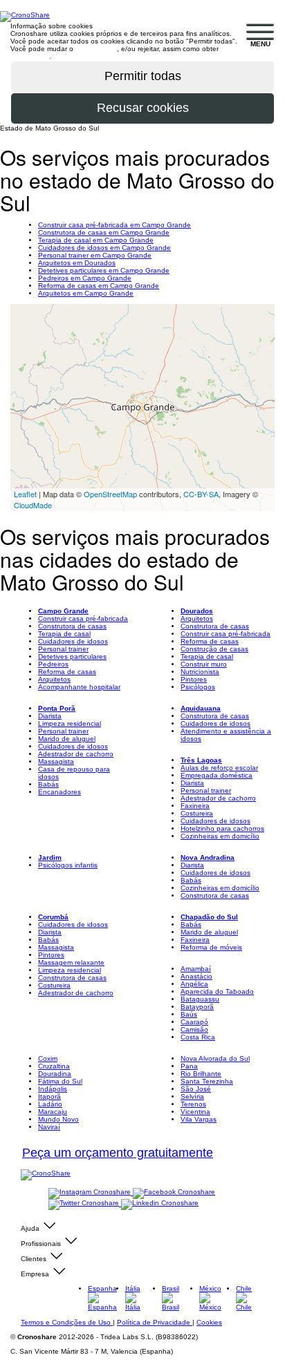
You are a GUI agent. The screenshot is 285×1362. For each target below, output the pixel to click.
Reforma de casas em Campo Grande (98, 285)
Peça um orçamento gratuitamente (117, 1153)
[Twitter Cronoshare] (84, 1203)
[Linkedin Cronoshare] (160, 1203)
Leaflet (25, 493)
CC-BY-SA (201, 493)
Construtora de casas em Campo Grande (103, 232)
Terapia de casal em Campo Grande (96, 240)
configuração (96, 48)
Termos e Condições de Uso (67, 1322)
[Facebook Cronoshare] (174, 1192)
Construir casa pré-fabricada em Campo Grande (114, 225)
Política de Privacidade (154, 1322)
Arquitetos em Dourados (77, 263)
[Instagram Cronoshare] (90, 1192)
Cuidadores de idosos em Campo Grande (104, 247)
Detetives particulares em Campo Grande (103, 270)
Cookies (209, 1322)
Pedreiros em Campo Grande (84, 278)
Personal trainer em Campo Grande (94, 255)
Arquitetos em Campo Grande (86, 293)
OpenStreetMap (110, 493)
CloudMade (33, 504)
